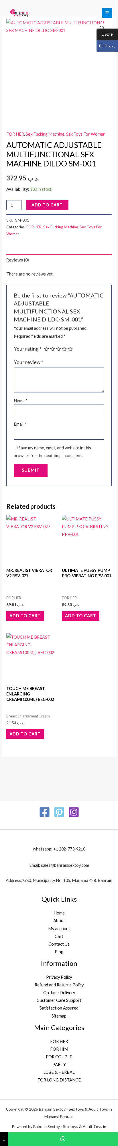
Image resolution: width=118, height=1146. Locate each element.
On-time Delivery (59, 992)
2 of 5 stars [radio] (52, 349)
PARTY (59, 1064)
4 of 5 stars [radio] (64, 349)
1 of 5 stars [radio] (46, 349)
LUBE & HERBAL (59, 1072)
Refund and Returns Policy (59, 984)
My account (59, 928)
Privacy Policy (59, 977)
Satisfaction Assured (59, 1008)
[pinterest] (59, 812)
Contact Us (59, 944)
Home (59, 912)
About (59, 920)
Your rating (28, 349)
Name (20, 400)
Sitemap (59, 1016)
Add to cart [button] (25, 615)
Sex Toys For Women (85, 134)
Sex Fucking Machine (45, 134)
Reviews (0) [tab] (17, 260)
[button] (102, 28)
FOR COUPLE (59, 1056)
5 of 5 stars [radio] (70, 349)
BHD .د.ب (106, 46)
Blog (59, 951)
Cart (59, 936)
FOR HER (15, 134)
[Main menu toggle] (107, 13)
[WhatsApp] (63, 1139)
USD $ (105, 34)
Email (20, 424)
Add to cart (47, 204)
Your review (28, 362)
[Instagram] (73, 812)
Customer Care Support (59, 1000)
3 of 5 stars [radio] (58, 349)
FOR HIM (59, 1049)
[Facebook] (44, 812)
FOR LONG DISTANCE (59, 1079)
